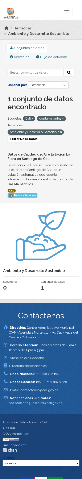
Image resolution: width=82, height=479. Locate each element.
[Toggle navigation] (67, 12)
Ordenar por (17, 85)
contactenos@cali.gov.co (39, 390)
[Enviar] (68, 73)
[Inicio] (6, 28)
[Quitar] (32, 118)
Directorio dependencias (27, 366)
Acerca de (21, 57)
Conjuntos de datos (28, 48)
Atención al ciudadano (27, 358)
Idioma (8, 457)
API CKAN (10, 428)
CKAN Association (16, 434)
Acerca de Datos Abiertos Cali (25, 422)
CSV (11, 190)
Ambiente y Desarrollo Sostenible (38, 34)
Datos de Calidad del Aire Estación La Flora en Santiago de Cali (39, 156)
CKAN (10, 450)
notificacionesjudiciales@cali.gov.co (36, 403)
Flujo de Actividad (53, 57)
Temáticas (23, 28)
